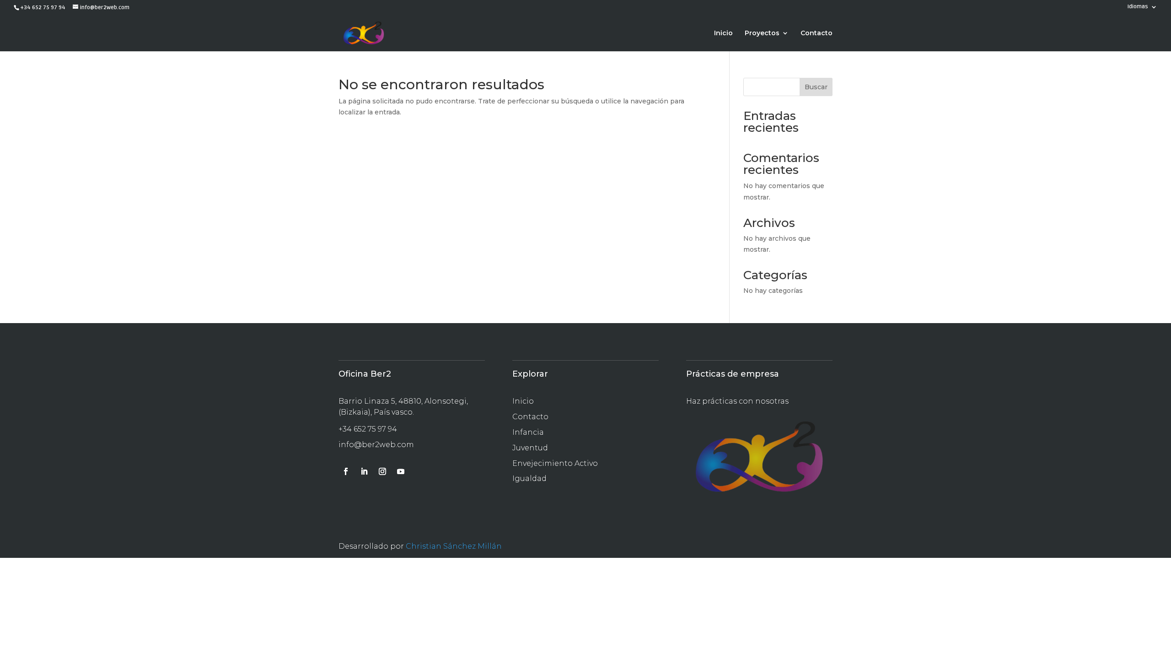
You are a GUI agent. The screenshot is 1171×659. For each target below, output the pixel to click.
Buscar (816, 87)
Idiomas (1138, 7)
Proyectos (762, 33)
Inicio (723, 33)
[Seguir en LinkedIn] (364, 471)
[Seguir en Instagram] (382, 471)
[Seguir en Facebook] (345, 471)
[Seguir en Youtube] (400, 471)
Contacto (816, 33)
